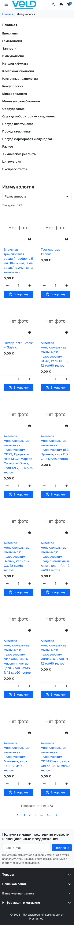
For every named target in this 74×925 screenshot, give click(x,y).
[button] (53, 5)
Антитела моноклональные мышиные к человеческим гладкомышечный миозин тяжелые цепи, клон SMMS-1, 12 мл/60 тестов (17, 656)
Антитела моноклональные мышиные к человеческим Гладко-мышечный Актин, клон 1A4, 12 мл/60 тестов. (55, 556)
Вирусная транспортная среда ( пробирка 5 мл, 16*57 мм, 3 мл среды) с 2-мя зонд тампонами (18, 261)
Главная (9, 25)
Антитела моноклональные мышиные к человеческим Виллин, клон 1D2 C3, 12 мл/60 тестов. (17, 556)
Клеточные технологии (20, 78)
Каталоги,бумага (15, 63)
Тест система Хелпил (50, 252)
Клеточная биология (18, 71)
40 (48, 815)
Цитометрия (11, 161)
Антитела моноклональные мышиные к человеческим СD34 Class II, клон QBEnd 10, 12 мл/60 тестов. (55, 756)
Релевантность (16, 196)
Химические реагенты (19, 154)
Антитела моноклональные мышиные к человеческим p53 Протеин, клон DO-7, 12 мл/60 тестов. (55, 447)
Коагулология (12, 86)
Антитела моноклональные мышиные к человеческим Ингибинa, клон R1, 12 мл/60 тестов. (55, 652)
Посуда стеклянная (16, 131)
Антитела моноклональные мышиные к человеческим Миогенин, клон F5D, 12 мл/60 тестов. (16, 756)
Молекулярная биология (21, 101)
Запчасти (9, 48)
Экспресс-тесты (14, 169)
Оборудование (13, 109)
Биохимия (10, 33)
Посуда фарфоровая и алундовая (27, 139)
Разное (7, 146)
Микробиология (14, 94)
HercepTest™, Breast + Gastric (18, 345)
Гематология (12, 41)
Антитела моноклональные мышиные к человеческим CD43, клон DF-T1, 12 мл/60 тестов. (54, 354)
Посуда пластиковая (17, 124)
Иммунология (13, 56)
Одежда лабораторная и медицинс (29, 116)
